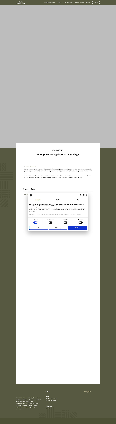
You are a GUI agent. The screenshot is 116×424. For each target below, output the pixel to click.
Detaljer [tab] (58, 199)
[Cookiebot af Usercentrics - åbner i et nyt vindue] (81, 195)
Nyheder (82, 2)
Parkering (88, 2)
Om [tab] (78, 199)
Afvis (39, 227)
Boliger (59, 2)
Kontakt (96, 2)
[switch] (50, 222)
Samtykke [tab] (38, 199)
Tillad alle (77, 227)
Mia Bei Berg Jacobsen (31, 166)
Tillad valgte (58, 227)
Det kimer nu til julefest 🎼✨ (32, 364)
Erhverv (77, 2)
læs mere (26, 250)
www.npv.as (18, 408)
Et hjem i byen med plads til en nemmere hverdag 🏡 (38, 304)
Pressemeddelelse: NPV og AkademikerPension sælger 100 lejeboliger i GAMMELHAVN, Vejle (48, 244)
